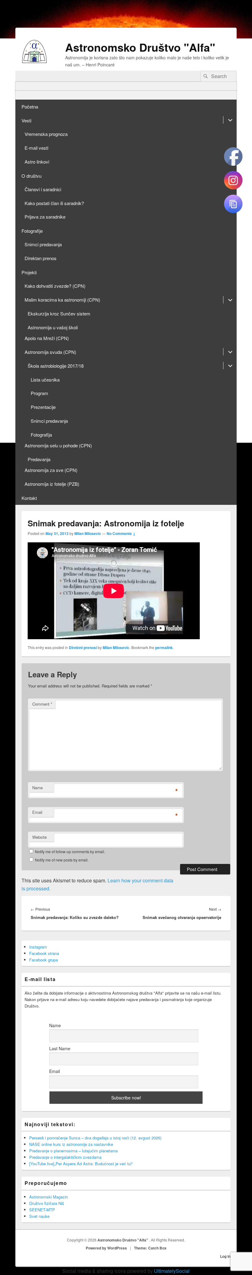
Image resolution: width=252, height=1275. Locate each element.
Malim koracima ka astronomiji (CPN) (62, 299)
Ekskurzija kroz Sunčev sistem (59, 313)
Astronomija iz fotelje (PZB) (52, 484)
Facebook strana (44, 953)
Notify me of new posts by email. (62, 859)
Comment (42, 704)
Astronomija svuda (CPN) (50, 352)
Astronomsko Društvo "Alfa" (140, 47)
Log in (225, 1256)
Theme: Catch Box (150, 1248)
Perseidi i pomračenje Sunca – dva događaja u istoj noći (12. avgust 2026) (95, 1138)
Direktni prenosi (83, 647)
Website (39, 837)
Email (37, 812)
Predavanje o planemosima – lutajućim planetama (73, 1151)
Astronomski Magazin (48, 1197)
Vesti (26, 120)
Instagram (38, 947)
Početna (30, 106)
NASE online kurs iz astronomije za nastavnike (71, 1144)
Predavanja (39, 459)
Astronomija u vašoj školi (53, 327)
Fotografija (41, 434)
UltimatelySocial (172, 1270)
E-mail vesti (36, 148)
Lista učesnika (45, 379)
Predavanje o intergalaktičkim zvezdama (65, 1157)
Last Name (59, 1048)
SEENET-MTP (42, 1210)
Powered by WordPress (106, 1248)
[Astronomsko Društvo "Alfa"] (34, 61)
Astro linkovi (37, 161)
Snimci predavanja (43, 244)
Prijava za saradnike (45, 216)
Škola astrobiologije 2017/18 (56, 365)
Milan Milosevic (87, 533)
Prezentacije (43, 407)
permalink (164, 647)
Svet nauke (39, 1216)
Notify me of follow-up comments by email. (70, 851)
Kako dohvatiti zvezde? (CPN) (55, 286)
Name (37, 787)
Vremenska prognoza (46, 134)
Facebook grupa (43, 960)
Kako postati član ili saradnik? (54, 203)
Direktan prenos (41, 258)
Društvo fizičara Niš (46, 1203)
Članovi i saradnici (43, 189)
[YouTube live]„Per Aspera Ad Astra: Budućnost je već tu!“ (81, 1163)
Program (39, 393)
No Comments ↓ (121, 533)
